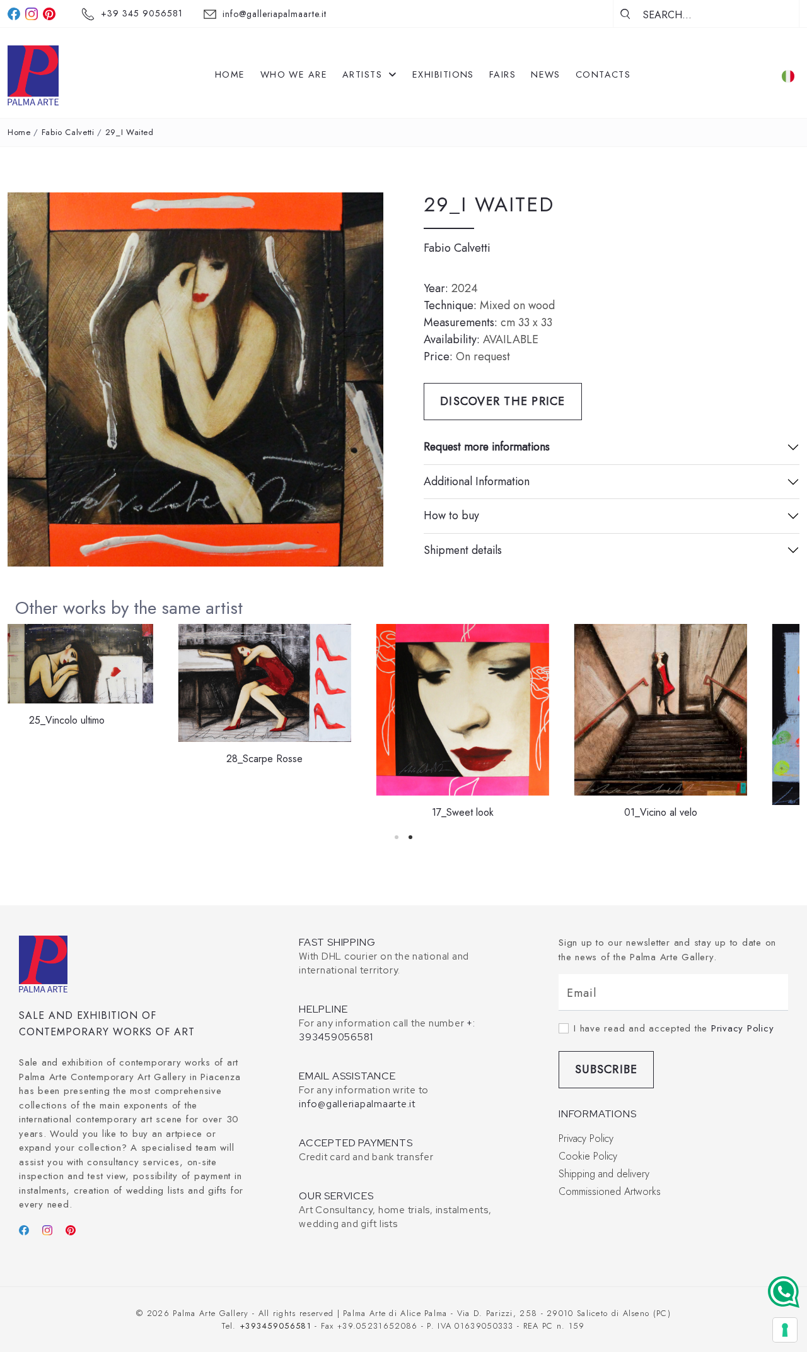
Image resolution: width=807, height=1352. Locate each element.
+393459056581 (275, 1326)
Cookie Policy (588, 1156)
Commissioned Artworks (610, 1191)
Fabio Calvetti (68, 132)
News (545, 74)
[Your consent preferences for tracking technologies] (785, 1330)
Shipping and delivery (604, 1174)
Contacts (603, 74)
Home (230, 74)
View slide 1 (396, 837)
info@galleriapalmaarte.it (275, 14)
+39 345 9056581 (142, 13)
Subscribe (606, 1069)
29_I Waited (129, 132)
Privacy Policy (742, 1028)
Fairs (502, 74)
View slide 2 (410, 837)
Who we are (293, 74)
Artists (364, 74)
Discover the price (503, 401)
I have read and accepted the (674, 1028)
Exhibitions (443, 74)
